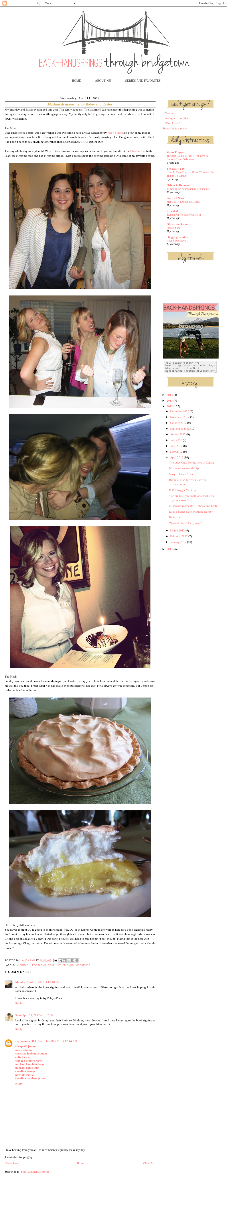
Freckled (172, 211)
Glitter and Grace (178, 224)
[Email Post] (55, 960)
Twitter (169, 113)
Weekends (83, 965)
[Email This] (60, 960)
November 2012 (180, 417)
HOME (76, 80)
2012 (170, 406)
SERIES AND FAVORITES (143, 80)
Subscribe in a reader (175, 128)
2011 (170, 549)
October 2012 (178, 422)
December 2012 (180, 411)
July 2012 (176, 440)
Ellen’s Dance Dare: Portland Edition (191, 511)
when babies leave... (177, 240)
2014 (170, 394)
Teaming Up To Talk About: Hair (184, 214)
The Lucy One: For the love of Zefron (191, 462)
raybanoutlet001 (25, 1041)
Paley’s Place (115, 132)
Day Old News (175, 198)
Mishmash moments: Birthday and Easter (193, 505)
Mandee (20, 982)
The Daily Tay (176, 168)
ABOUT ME (103, 80)
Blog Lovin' (172, 123)
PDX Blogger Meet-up (182, 490)
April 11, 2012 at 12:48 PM (43, 982)
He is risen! (175, 517)
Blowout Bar (138, 151)
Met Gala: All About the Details (183, 201)
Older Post (149, 1163)
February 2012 (179, 536)
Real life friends (61, 965)
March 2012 (178, 530)
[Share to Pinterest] (77, 960)
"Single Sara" (174, 227)
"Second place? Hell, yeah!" (185, 523)
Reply (19, 1003)
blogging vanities (177, 237)
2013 (170, 400)
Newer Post (11, 1163)
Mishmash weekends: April (185, 468)
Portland (39, 965)
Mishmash (23, 965)
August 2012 (178, 434)
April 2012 (177, 457)
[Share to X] (68, 960)
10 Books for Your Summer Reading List (188, 188)
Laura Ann (28, 960)
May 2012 (176, 451)
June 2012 (176, 446)
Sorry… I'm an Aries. (181, 474)
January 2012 (178, 542)
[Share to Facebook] (73, 960)
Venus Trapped (176, 152)
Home (80, 1163)
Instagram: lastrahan (177, 118)
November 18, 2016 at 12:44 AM (57, 1041)
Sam (18, 1015)
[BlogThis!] (64, 960)
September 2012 (180, 428)
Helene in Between (178, 185)
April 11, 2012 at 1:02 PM (38, 1015)
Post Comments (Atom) (35, 1171)
